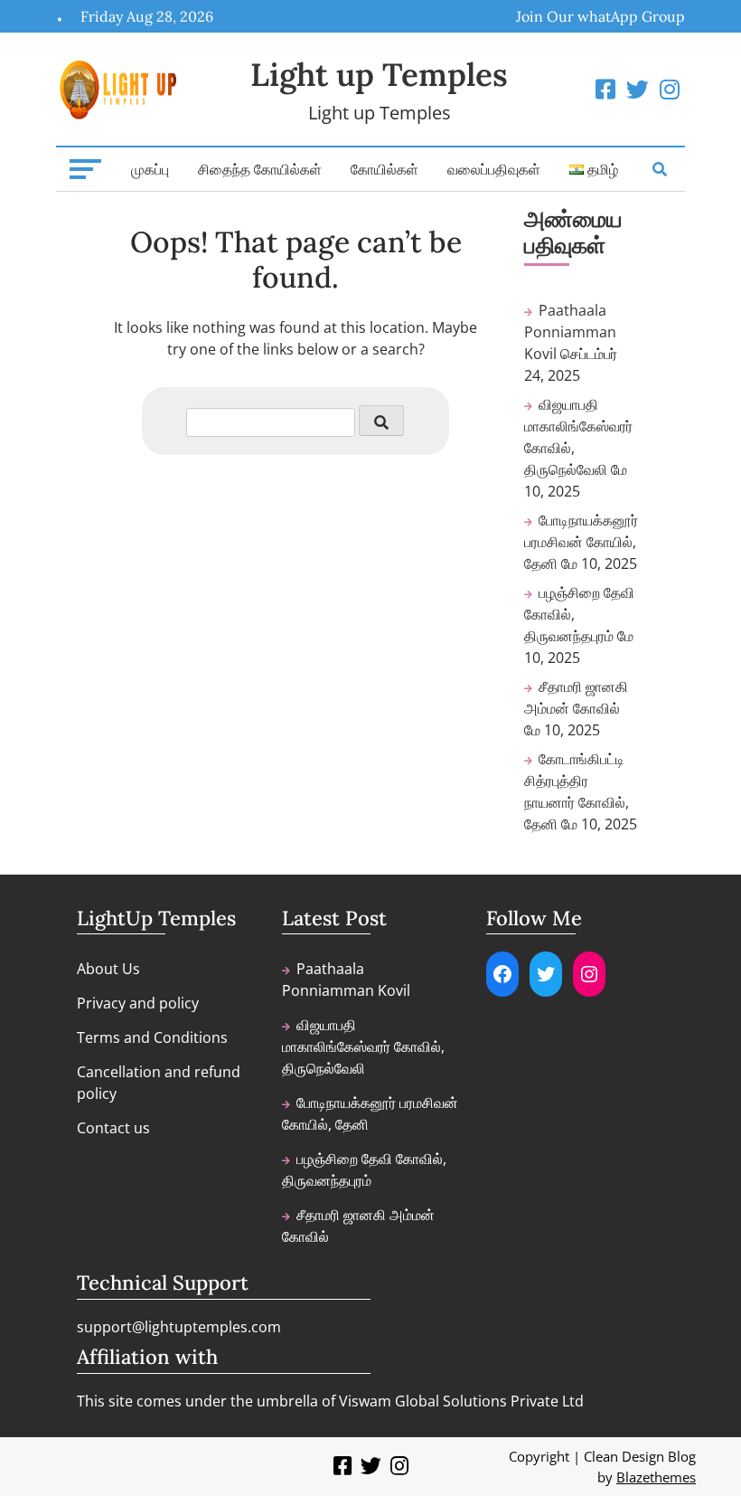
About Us (108, 969)
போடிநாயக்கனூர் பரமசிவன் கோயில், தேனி (581, 541)
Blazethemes (656, 1477)
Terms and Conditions (152, 1037)
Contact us (113, 1128)
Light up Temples (379, 74)
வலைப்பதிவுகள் (493, 169)
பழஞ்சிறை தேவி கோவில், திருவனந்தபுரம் (364, 1169)
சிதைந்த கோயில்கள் (260, 169)
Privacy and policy (138, 1003)
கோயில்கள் (384, 169)
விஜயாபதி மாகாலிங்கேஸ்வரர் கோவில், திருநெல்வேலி (363, 1046)
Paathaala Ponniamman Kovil (570, 332)
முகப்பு (150, 169)
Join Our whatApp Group (600, 16)
